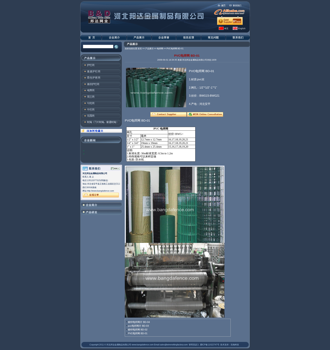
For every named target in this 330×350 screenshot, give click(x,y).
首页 (140, 48)
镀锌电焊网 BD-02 (137, 329)
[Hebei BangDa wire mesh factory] (101, 132)
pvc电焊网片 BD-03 (138, 325)
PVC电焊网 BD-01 (137, 333)
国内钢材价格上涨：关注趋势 (98, 153)
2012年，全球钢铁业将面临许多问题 (102, 150)
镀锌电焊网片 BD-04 (139, 322)
